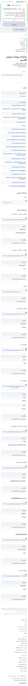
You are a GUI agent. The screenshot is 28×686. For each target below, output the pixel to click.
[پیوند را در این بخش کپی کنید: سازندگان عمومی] (15, 193)
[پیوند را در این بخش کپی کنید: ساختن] (21, 286)
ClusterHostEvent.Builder (18, 105)
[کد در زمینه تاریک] (26, 201)
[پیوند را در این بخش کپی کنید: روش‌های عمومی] (15, 210)
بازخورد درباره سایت (15, 678)
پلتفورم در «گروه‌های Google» (21, 647)
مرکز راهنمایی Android (22, 657)
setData (8, 139)
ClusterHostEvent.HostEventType (20, 154)
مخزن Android (24, 620)
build (24, 125)
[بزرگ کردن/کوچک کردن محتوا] (20, 38)
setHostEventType (7, 153)
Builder (23, 96)
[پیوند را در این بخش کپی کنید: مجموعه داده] (18, 344)
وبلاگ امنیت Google (23, 645)
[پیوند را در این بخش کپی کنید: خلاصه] (21, 88)
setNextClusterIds (11, 177)
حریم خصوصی (23, 678)
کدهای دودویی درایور (23, 631)
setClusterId (11, 132)
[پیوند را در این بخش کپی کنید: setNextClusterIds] (14, 534)
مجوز (9, 675)
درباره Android (24, 675)
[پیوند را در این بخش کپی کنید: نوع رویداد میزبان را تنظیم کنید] (9, 426)
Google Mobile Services (22, 666)
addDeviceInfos (8, 117)
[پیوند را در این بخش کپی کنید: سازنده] (21, 197)
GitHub (25, 633)
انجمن (19, 675)
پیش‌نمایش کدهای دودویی (22, 626)
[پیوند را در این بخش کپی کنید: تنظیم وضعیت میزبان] (14, 462)
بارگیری (25, 624)
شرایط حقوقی (13, 675)
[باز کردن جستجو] (12, 1)
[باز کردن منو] (25, 1)
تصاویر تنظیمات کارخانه (23, 628)
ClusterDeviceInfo (17, 108)
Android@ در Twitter (22, 639)
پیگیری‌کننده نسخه (23, 671)
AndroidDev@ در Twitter (22, 641)
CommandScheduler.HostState (19, 163)
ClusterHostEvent (20, 122)
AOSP (26, 35)
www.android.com (23, 664)
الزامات (25, 622)
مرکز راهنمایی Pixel (23, 660)
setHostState (8, 162)
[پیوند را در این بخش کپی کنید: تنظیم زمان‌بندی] (17, 570)
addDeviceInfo (6, 108)
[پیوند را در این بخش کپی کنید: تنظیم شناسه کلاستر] (14, 308)
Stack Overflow (23, 668)
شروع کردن (14, 24)
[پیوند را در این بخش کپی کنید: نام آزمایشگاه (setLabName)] (9, 498)
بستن (14, 20)
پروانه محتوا (3, 608)
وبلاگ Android (24, 643)
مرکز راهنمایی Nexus (23, 662)
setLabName (13, 170)
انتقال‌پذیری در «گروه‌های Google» (20, 652)
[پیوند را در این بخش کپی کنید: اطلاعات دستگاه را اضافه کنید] (10, 214)
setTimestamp (12, 186)
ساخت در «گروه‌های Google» (21, 649)
